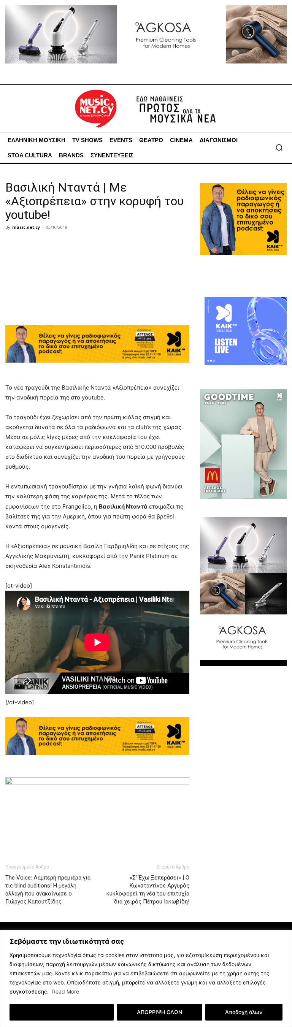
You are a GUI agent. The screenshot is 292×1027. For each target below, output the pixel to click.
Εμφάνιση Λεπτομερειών (62, 1012)
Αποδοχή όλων (243, 1012)
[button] (279, 147)
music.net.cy (26, 227)
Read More (65, 991)
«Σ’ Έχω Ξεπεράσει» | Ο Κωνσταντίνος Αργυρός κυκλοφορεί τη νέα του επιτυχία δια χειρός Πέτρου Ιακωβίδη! (147, 889)
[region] (146, 978)
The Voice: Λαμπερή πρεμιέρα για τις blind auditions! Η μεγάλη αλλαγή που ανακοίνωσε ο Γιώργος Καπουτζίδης (47, 889)
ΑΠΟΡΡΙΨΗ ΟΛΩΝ (159, 1012)
